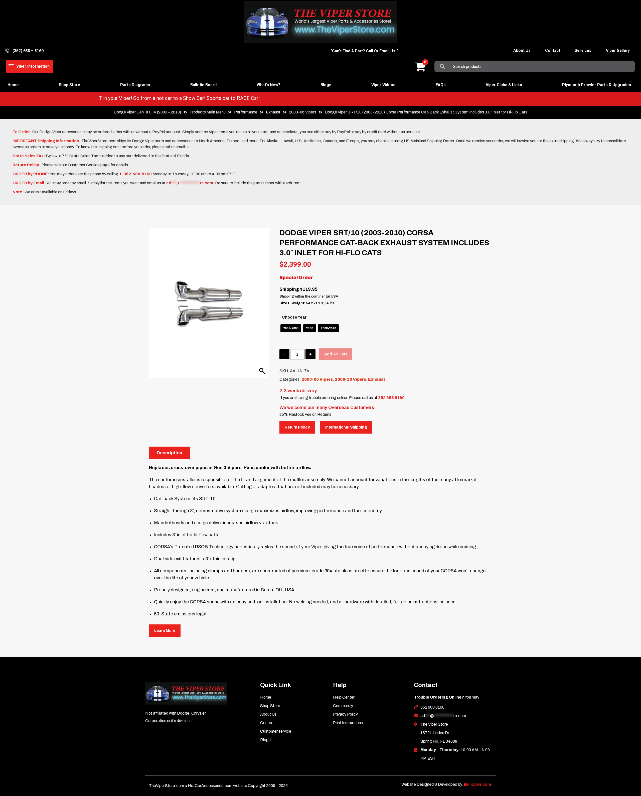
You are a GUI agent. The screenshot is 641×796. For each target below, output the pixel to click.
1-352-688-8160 (135, 174)
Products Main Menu (208, 112)
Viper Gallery (618, 50)
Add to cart (335, 354)
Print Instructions (348, 723)
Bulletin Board (203, 84)
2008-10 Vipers (350, 379)
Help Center (344, 697)
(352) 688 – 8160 (28, 50)
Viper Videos (383, 84)
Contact (552, 50)
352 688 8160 (391, 397)
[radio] (290, 328)
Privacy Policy (345, 714)
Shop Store (69, 84)
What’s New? (268, 84)
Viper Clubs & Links (504, 84)
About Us (522, 50)
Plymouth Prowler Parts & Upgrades (596, 84)
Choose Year (294, 317)
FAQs (441, 84)
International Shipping (346, 427)
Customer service (275, 731)
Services (583, 50)
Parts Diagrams (135, 84)
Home (13, 84)
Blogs (325, 84)
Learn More (164, 630)
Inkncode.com (477, 784)
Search (442, 66)
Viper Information (33, 66)
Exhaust (376, 379)
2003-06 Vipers (302, 112)
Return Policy (297, 427)
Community (343, 706)
